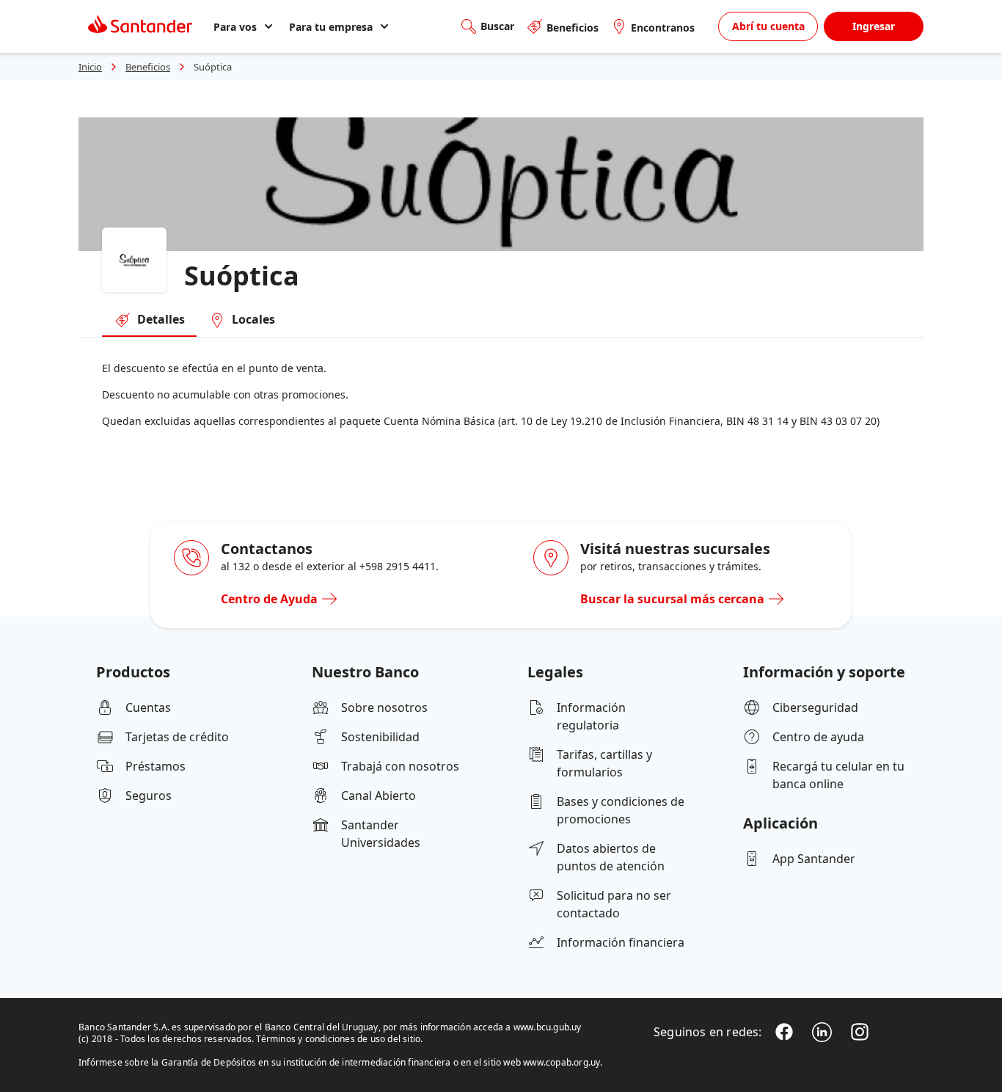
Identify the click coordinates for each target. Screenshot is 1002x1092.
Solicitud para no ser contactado (614, 904)
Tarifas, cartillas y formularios (604, 763)
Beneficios (572, 27)
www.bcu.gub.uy (547, 1027)
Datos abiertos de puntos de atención (611, 857)
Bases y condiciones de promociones (620, 810)
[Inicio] (140, 26)
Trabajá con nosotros (400, 766)
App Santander (813, 859)
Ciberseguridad (815, 707)
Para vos (235, 27)
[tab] (149, 320)
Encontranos (663, 27)
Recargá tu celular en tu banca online (838, 775)
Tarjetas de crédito (177, 737)
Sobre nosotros (384, 707)
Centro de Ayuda (269, 599)
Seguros (148, 795)
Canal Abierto (378, 795)
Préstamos (155, 766)
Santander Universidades (380, 834)
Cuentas (148, 707)
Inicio (90, 66)
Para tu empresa (331, 27)
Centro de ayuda (818, 737)
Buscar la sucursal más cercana (672, 599)
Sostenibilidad (380, 737)
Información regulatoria (591, 716)
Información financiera (620, 942)
